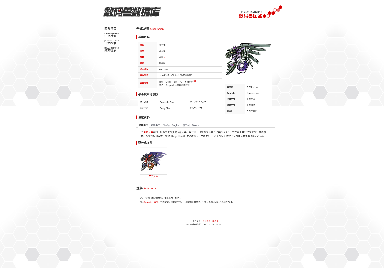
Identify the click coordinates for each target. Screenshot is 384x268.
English (176, 125)
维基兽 (215, 221)
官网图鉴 (206, 221)
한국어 (186, 125)
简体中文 (143, 125)
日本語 (166, 125)
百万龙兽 (148, 132)
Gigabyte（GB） (150, 202)
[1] (165, 56)
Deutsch (196, 125)
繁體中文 (155, 125)
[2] (195, 81)
